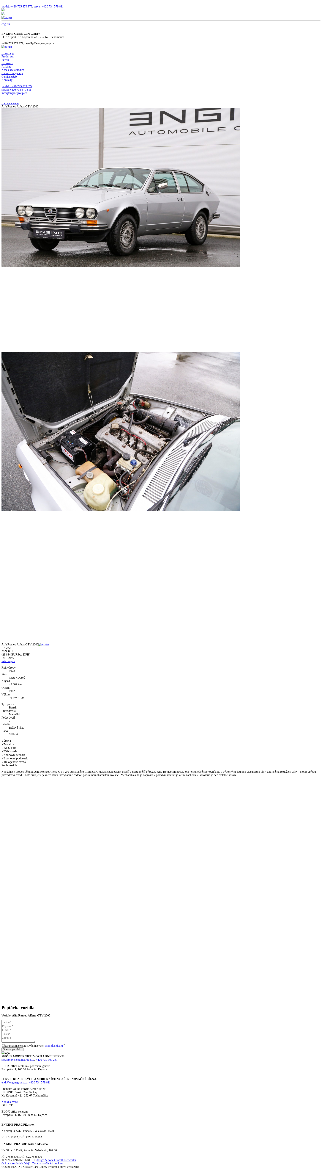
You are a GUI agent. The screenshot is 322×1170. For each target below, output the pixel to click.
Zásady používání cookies (47, 1163)
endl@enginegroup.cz (14, 1082)
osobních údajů (54, 1045)
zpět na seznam (10, 103)
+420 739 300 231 (47, 1059)
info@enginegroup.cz (14, 93)
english (5, 24)
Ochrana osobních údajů (15, 1163)
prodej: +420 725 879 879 (16, 6)
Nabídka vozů (9, 1101)
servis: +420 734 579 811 (49, 6)
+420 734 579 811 (39, 1082)
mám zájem (8, 661)
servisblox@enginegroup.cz (17, 1059)
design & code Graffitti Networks (56, 1160)
